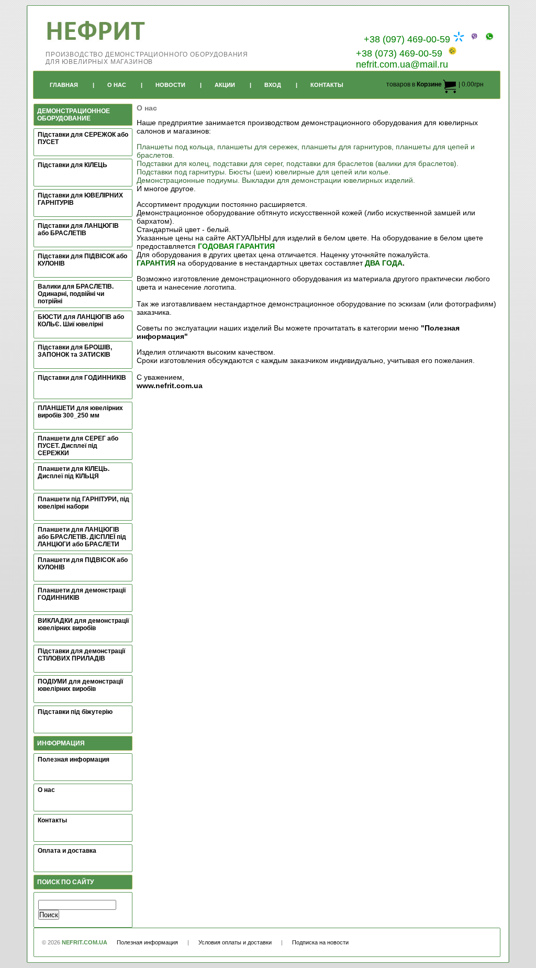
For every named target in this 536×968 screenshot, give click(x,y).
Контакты (326, 85)
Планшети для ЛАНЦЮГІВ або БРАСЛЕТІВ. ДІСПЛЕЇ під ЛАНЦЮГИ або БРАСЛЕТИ (82, 537)
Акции (225, 85)
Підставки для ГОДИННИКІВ (82, 377)
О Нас (116, 85)
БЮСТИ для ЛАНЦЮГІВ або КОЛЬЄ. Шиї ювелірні (81, 320)
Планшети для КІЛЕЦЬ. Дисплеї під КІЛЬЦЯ (73, 472)
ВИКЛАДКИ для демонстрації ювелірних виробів (83, 624)
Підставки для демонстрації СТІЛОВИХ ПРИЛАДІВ (81, 654)
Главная (64, 85)
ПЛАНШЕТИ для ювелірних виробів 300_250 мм (80, 411)
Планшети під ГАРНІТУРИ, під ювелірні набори (83, 503)
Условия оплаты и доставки (235, 942)
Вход (272, 85)
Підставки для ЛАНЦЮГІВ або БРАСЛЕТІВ (78, 229)
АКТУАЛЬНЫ (249, 238)
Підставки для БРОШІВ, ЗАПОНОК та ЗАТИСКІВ (75, 351)
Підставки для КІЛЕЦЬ (72, 165)
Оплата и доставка (67, 850)
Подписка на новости (320, 942)
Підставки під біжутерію (75, 712)
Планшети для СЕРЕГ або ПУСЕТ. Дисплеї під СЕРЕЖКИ (78, 446)
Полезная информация (73, 759)
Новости (170, 85)
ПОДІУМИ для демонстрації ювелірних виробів (80, 685)
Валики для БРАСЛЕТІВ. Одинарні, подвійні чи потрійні (76, 294)
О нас (46, 790)
